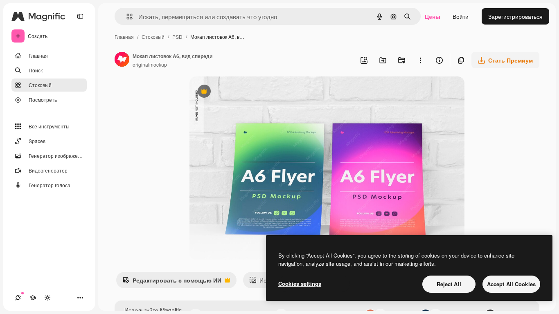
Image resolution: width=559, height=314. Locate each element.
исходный (244, 92)
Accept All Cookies (511, 284)
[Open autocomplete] (126, 16)
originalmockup (150, 64)
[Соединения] (18, 297)
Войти (461, 16)
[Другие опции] (420, 60)
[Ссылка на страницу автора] (122, 60)
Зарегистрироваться (515, 16)
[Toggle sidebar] (80, 16)
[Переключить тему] (47, 297)
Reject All (449, 284)
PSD (177, 36)
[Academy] (32, 297)
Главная (124, 36)
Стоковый (153, 36)
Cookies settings (299, 283)
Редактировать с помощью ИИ (171, 282)
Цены (432, 16)
